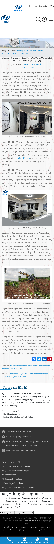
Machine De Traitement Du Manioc (16, 466)
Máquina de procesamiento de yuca (16, 470)
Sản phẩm (43, 6)
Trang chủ (33, 6)
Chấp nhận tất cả (7, 512)
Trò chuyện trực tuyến (26, 67)
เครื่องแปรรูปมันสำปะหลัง (13, 483)
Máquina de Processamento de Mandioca (18, 487)
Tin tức (13, 51)
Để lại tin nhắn (36, 64)
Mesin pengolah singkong (12, 479)
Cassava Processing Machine (13, 462)
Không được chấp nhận (24, 512)
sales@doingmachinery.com (22, 437)
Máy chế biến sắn (9, 475)
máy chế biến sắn (22, 158)
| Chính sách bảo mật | (30, 521)
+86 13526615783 (28, 432)
